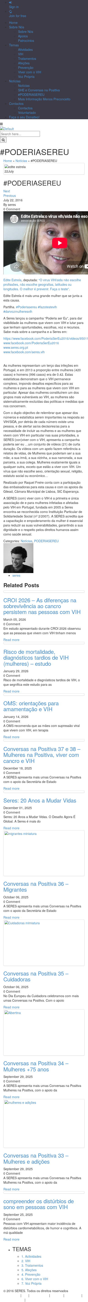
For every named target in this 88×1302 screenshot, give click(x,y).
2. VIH (25, 1261)
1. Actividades (31, 1256)
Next (6, 191)
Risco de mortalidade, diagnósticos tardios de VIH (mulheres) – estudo (36, 657)
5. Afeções (29, 1270)
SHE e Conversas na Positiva (39, 90)
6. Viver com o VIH (34, 1279)
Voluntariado (27, 112)
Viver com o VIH (29, 72)
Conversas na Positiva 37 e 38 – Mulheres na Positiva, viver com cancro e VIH (41, 755)
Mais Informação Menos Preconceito (44, 99)
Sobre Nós (16, 27)
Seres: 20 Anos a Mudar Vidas (39, 800)
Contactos (16, 103)
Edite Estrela (12, 280)
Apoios (23, 36)
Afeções (24, 63)
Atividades (25, 49)
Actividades (11, 1295)
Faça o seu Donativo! (24, 117)
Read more (11, 639)
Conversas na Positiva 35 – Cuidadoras (35, 976)
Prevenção (25, 67)
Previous (9, 195)
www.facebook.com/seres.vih (24, 352)
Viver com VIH (13, 1300)
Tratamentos (27, 58)
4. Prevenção (30, 1274)
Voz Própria (26, 76)
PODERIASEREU (46, 541)
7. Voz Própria (31, 1283)
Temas (14, 45)
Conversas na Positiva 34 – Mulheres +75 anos (35, 1066)
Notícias (15, 81)
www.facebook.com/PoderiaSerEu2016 (31, 343)
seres (16, 575)
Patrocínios (26, 40)
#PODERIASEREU (31, 94)
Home (13, 22)
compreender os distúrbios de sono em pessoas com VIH (38, 1204)
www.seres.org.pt (15, 347)
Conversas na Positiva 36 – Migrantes (35, 886)
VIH (20, 54)
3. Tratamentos (32, 1265)
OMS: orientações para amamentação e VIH (31, 706)
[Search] (3, 140)
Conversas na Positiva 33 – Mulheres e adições (35, 1158)
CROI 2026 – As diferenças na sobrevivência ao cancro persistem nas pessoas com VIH (42, 606)
